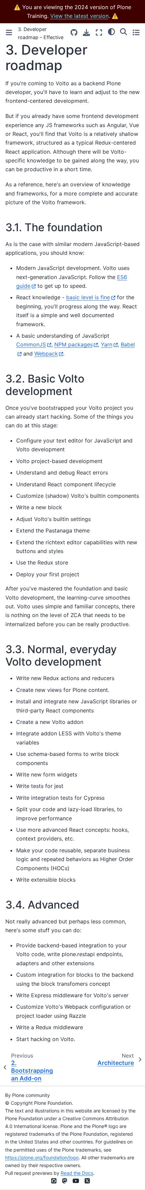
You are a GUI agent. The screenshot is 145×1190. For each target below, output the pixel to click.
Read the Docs (77, 1173)
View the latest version (79, 15)
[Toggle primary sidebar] (9, 32)
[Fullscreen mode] (99, 32)
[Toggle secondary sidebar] (136, 32)
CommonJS (31, 344)
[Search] (123, 31)
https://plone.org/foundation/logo (42, 1157)
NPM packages (73, 344)
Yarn (106, 344)
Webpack (46, 353)
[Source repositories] (74, 32)
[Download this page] (86, 32)
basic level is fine (88, 297)
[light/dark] (111, 31)
